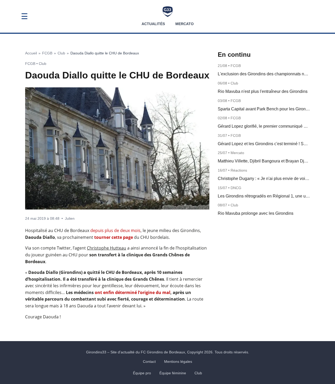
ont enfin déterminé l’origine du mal (132, 292)
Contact (149, 361)
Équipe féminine (172, 373)
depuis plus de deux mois (115, 230)
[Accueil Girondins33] (168, 11)
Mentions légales (178, 361)
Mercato (184, 24)
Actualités (153, 24)
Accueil (31, 53)
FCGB (47, 53)
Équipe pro (142, 373)
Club (61, 53)
